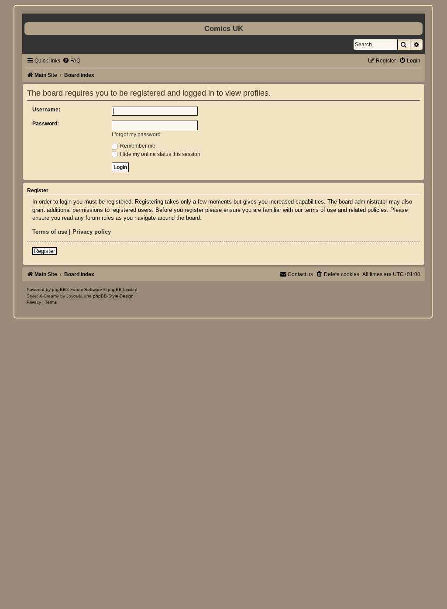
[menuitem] (71, 61)
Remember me (137, 146)
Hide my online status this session (159, 154)
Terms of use (49, 231)
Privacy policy (91, 231)
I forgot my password (136, 134)
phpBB (59, 289)
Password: (45, 124)
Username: (46, 110)
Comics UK (223, 28)
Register (44, 251)
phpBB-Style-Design (113, 296)
